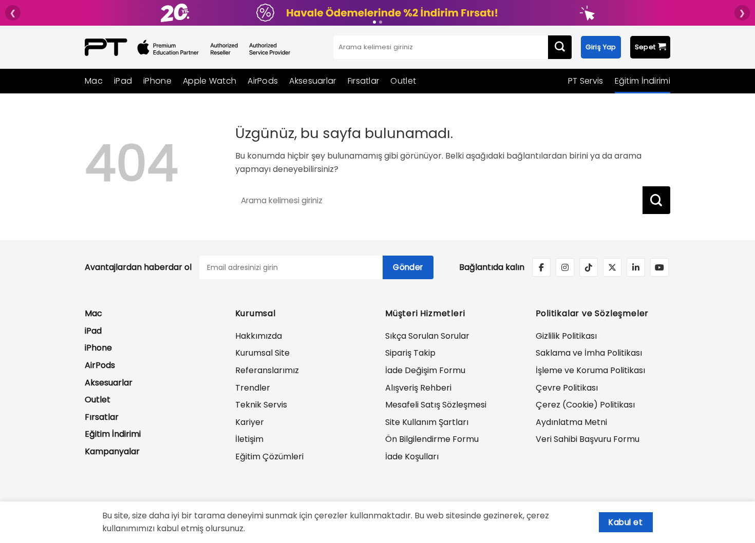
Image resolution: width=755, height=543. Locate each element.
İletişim (249, 439)
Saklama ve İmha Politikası (589, 353)
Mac (94, 81)
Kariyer (249, 422)
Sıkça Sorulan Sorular (427, 336)
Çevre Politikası (567, 388)
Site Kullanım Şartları (426, 422)
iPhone (157, 81)
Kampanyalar (112, 451)
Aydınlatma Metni (571, 422)
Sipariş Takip (410, 353)
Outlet (403, 81)
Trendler (252, 388)
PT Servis (585, 81)
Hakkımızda (258, 336)
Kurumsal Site (262, 353)
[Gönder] (560, 47)
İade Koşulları (412, 456)
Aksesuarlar (312, 81)
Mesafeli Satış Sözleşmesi (435, 405)
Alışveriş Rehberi (418, 388)
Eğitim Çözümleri (269, 456)
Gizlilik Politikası (566, 336)
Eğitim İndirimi (643, 81)
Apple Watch (209, 81)
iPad (123, 81)
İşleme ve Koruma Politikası (590, 370)
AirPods (263, 81)
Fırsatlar (364, 81)
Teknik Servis (261, 405)
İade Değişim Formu (425, 370)
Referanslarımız (267, 370)
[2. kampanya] (380, 22)
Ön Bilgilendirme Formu (432, 439)
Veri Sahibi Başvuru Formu (587, 439)
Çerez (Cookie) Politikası (585, 405)
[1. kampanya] (374, 22)
